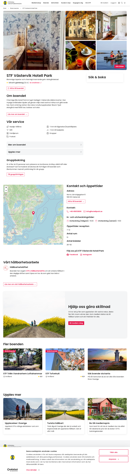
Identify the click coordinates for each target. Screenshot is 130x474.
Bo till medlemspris (99, 423)
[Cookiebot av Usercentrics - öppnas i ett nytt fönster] (12, 470)
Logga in (113, 3)
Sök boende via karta (99, 373)
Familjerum (13, 133)
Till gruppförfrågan (15, 174)
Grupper (53, 133)
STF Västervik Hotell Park (30, 8)
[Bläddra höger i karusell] (126, 344)
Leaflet (49, 244)
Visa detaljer (31, 470)
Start (4, 8)
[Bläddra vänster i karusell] (122, 344)
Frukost (12, 136)
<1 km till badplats (57, 130)
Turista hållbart (55, 423)
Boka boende (14, 8)
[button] (33, 213)
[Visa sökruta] (121, 2)
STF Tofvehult (53, 373)
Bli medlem (104, 3)
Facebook (73, 254)
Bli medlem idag (76, 323)
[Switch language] (119, 2)
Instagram (87, 254)
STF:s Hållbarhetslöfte (35, 271)
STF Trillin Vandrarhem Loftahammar (22, 373)
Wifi (10, 130)
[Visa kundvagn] (125, 2)
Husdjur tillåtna (15, 127)
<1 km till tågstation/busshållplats (63, 127)
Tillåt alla (113, 452)
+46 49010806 (75, 211)
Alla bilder (120, 66)
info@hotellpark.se (94, 211)
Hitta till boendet (17, 88)
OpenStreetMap (58, 244)
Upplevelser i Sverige (16, 423)
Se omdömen (35, 83)
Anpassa (112, 459)
